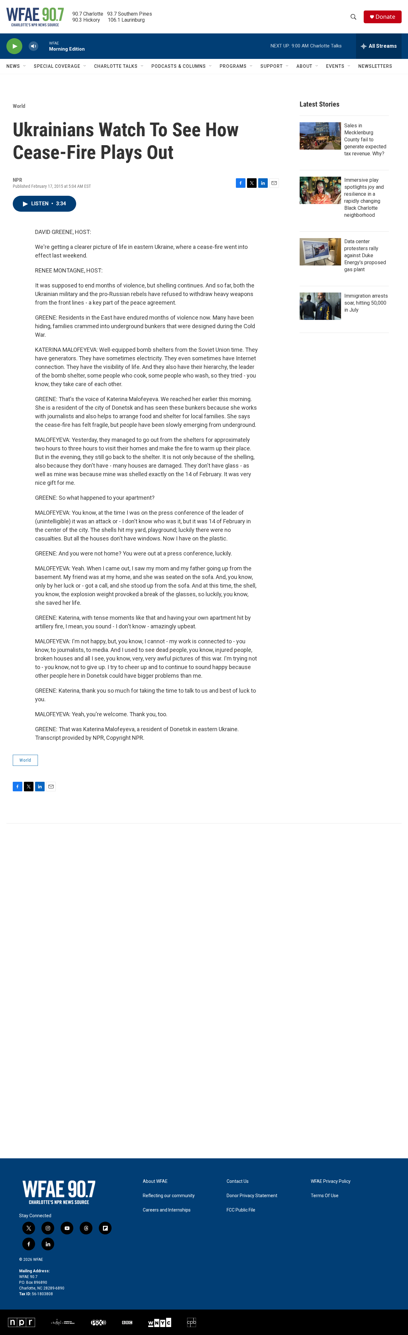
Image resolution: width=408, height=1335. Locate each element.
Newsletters (375, 66)
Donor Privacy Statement (252, 1195)
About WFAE (155, 1181)
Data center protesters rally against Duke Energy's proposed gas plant (365, 255)
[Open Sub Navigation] (24, 66)
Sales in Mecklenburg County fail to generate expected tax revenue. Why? (365, 140)
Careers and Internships (167, 1210)
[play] (14, 46)
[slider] (44, 46)
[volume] (33, 46)
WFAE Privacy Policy (331, 1181)
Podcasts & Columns (178, 66)
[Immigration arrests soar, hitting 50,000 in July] (320, 306)
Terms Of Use (325, 1195)
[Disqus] (204, 909)
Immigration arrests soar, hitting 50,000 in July (366, 303)
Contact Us (238, 1181)
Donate (385, 16)
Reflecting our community (169, 1195)
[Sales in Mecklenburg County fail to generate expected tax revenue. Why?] (320, 136)
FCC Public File (241, 1210)
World (19, 106)
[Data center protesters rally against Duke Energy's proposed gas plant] (320, 251)
